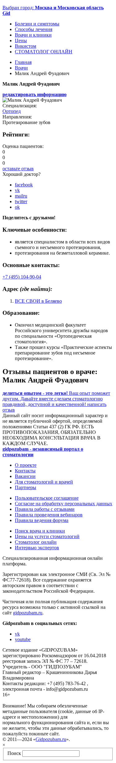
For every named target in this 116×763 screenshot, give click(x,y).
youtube (23, 639)
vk (17, 190)
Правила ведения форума (41, 520)
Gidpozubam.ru (51, 739)
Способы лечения (33, 29)
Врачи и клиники (33, 35)
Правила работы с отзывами (45, 509)
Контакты (25, 470)
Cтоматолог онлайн (36, 542)
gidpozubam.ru (27, 612)
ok (17, 207)
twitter (21, 201)
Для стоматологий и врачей (44, 481)
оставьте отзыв (18, 168)
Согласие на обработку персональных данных (63, 503)
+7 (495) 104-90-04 (21, 276)
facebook (24, 184)
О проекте (26, 465)
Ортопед (11, 111)
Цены (21, 40)
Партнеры (25, 487)
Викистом (25, 46)
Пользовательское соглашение (47, 498)
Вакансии (25, 476)
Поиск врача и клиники (40, 530)
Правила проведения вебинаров (49, 514)
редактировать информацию (34, 94)
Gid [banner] (6, 13)
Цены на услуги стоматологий (47, 536)
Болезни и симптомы (37, 23)
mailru (21, 196)
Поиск (14, 753)
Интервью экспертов (37, 547)
